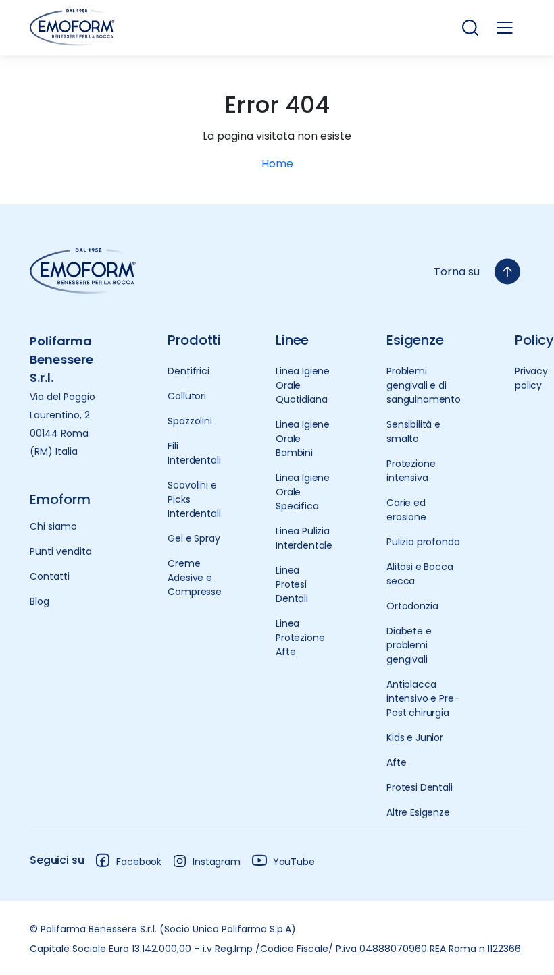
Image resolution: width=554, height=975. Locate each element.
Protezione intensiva (410, 470)
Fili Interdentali (194, 453)
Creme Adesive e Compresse (195, 577)
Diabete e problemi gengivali (409, 645)
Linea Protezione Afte (300, 638)
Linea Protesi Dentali (292, 584)
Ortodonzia (412, 606)
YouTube (294, 861)
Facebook (138, 861)
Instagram (217, 861)
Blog (39, 601)
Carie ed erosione (406, 510)
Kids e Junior (414, 737)
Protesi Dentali (419, 787)
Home (277, 163)
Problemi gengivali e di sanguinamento (423, 385)
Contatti (50, 576)
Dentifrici (188, 371)
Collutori (187, 396)
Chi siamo (53, 526)
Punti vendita (61, 551)
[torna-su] (507, 271)
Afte (396, 762)
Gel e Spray (194, 538)
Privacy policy (531, 378)
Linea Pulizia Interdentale (304, 538)
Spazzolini (189, 421)
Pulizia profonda (422, 542)
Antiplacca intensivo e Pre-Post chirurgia (422, 698)
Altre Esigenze (418, 812)
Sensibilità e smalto (413, 431)
